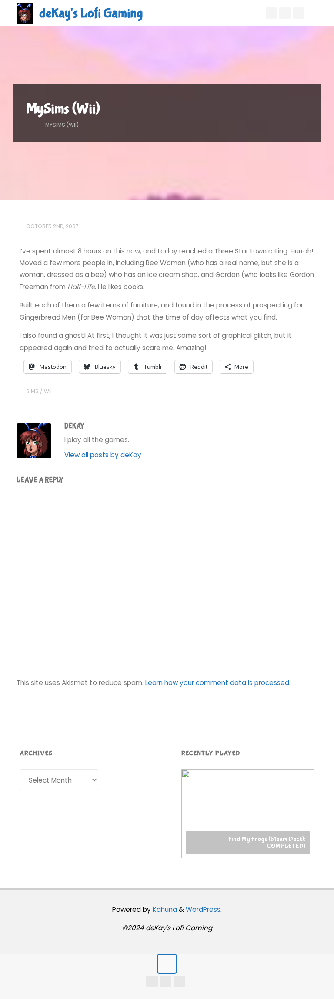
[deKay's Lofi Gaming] (25, 12)
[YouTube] (271, 13)
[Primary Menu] (318, 13)
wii (48, 391)
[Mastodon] (298, 13)
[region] (247, 814)
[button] (247, 814)
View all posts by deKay (102, 454)
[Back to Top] (167, 964)
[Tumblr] (285, 13)
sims (32, 391)
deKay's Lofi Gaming (91, 13)
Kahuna (164, 909)
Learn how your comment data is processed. (218, 682)
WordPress (203, 909)
